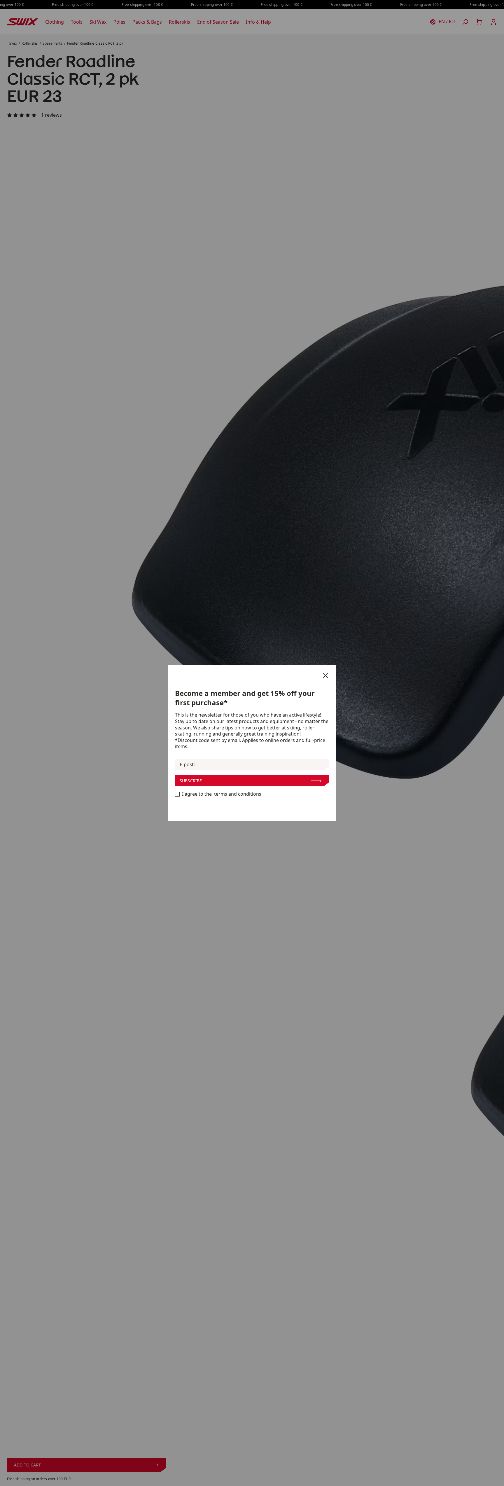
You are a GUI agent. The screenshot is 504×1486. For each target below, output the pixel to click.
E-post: (187, 765)
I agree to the (221, 794)
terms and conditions (237, 794)
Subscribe (191, 780)
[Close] (325, 676)
